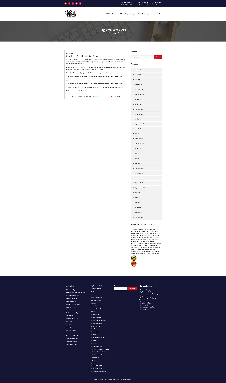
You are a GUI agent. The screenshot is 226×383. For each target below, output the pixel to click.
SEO (121, 14)
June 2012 (138, 129)
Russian (95, 334)
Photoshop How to (72, 318)
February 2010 (139, 168)
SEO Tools (69, 327)
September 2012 (139, 124)
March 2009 (138, 212)
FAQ (92, 363)
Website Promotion (97, 309)
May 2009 (137, 202)
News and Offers (71, 307)
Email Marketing (71, 301)
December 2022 (139, 89)
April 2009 (138, 207)
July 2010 (137, 153)
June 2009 (138, 197)
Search (116, 286)
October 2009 (139, 183)
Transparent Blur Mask (73, 336)
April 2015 (138, 104)
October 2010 (139, 138)
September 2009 (140, 188)
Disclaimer (96, 314)
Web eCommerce (96, 306)
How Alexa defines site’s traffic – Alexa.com (83, 56)
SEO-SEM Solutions (98, 337)
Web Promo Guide (99, 355)
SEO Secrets (69, 321)
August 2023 (138, 70)
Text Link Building (96, 323)
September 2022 (139, 94)
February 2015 (139, 109)
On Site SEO (69, 310)
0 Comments (116, 96)
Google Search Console (73, 304)
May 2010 (137, 163)
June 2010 (138, 158)
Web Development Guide (101, 349)
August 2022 (138, 99)
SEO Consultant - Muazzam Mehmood (86, 96)
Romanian (96, 332)
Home (94, 14)
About (100, 14)
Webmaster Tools (71, 344)
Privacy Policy (97, 317)
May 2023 (137, 80)
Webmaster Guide (71, 341)
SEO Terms (69, 324)
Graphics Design (130, 14)
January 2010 (139, 173)
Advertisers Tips (71, 290)
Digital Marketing (142, 14)
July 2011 (137, 134)
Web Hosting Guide (72, 339)
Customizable (95, 357)
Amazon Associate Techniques (75, 293)
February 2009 (139, 217)
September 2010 (140, 143)
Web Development (112, 14)
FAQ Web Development (99, 371)
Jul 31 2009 (69, 53)
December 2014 (139, 114)
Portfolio (94, 303)
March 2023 (138, 84)
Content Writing (96, 300)
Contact (153, 14)
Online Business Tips (72, 313)
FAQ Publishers (97, 368)
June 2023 (138, 75)
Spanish (95, 340)
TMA (67, 333)
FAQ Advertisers (97, 365)
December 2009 (139, 178)
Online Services (95, 326)
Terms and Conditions (99, 320)
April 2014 (138, 119)
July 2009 (137, 192)
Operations (69, 316)
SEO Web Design (71, 330)
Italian (95, 329)
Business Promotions (72, 295)
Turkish (95, 343)
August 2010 (138, 148)
